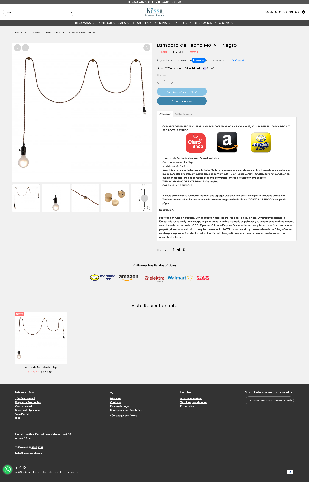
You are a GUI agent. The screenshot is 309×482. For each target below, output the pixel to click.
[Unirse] (290, 400)
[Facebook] (16, 467)
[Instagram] (24, 467)
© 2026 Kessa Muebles (28, 472)
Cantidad (162, 75)
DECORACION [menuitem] (203, 23)
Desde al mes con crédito (186, 68)
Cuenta (271, 12)
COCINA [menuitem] (224, 23)
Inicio (17, 32)
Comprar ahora (182, 101)
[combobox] (39, 12)
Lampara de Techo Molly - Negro (40, 367)
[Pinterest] (20, 467)
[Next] (25, 47)
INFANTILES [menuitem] (140, 23)
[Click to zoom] (146, 47)
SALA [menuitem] (122, 23)
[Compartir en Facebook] (173, 249)
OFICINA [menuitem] (161, 23)
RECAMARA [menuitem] (83, 23)
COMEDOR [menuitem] (105, 23)
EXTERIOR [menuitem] (180, 23)
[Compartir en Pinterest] (184, 249)
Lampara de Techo (31, 32)
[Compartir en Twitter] (178, 249)
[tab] (165, 114)
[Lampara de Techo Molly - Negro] (41, 338)
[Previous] (17, 47)
